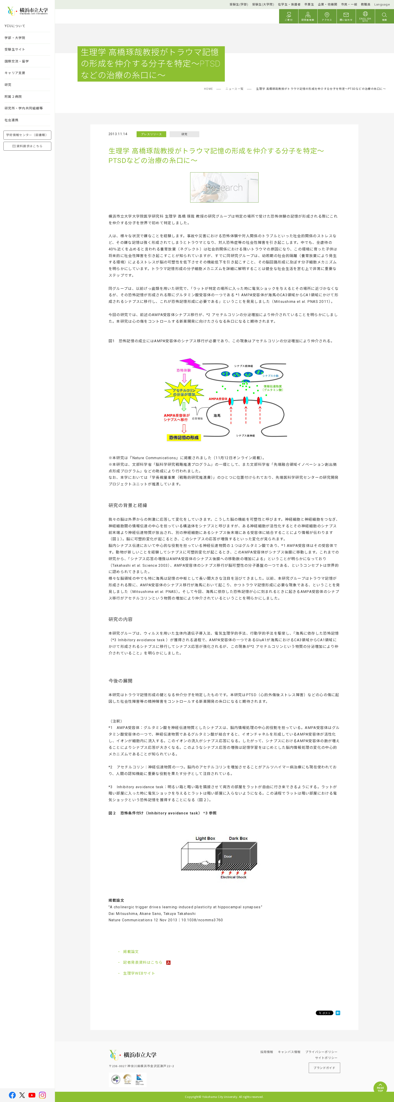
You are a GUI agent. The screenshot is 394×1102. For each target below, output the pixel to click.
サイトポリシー (326, 1058)
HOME (208, 88)
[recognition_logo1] (116, 1076)
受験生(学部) (239, 4)
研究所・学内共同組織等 (24, 108)
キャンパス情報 (289, 1052)
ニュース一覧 (235, 88)
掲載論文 (131, 952)
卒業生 (309, 4)
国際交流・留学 (17, 61)
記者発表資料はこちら (143, 962)
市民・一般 (349, 4)
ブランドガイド (324, 1068)
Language (382, 4)
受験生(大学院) (263, 4)
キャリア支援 (15, 73)
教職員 (366, 4)
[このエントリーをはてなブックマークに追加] (338, 1013)
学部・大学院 (15, 38)
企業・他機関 (327, 4)
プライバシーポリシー (321, 1052)
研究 (8, 85)
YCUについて (15, 26)
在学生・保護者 (289, 4)
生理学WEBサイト (139, 973)
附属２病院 (13, 96)
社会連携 (11, 120)
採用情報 (266, 1052)
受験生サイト (15, 49)
